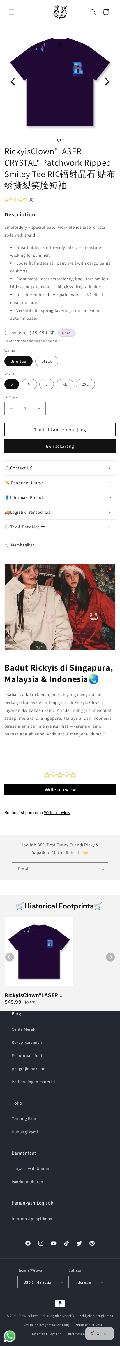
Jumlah (10, 397)
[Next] (107, 82)
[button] (11, 12)
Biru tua (18, 361)
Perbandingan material (33, 1081)
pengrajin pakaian (28, 1068)
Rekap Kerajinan (27, 1042)
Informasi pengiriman (32, 1218)
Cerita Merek (23, 1029)
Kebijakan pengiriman (96, 1316)
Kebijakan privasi (88, 1325)
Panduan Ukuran (27, 1181)
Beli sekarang (60, 446)
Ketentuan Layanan (47, 1334)
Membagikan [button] (23, 545)
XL (65, 384)
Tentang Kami (24, 1118)
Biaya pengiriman (16, 341)
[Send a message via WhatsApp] (10, 1336)
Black (46, 361)
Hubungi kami (25, 1132)
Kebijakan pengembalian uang (46, 1325)
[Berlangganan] (101, 869)
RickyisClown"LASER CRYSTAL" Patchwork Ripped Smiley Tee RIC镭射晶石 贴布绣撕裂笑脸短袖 (39, 995)
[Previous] (12, 82)
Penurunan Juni (27, 1055)
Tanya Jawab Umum (31, 1168)
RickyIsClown (29, 1316)
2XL (85, 384)
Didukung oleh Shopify (57, 1316)
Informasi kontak (80, 1334)
